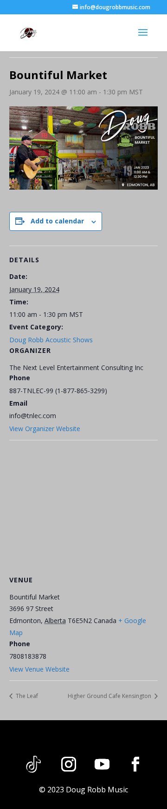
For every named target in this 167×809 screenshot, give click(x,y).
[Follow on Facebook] (135, 764)
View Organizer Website (44, 428)
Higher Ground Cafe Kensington (110, 696)
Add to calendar (57, 220)
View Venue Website (39, 669)
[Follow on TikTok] (33, 764)
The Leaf (26, 696)
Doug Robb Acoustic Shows (51, 339)
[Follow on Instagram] (69, 764)
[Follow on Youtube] (102, 764)
